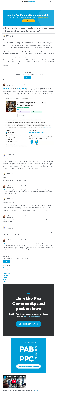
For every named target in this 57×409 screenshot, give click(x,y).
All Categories (6, 267)
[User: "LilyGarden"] (4, 36)
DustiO (7, 83)
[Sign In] (53, 1)
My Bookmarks (28, 273)
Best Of (4, 279)
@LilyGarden (6, 88)
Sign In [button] (27, 77)
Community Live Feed (8, 269)
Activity (4, 271)
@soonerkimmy (21, 88)
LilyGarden (8, 35)
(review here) (35, 390)
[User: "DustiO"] (4, 84)
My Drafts (28, 277)
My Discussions (6, 275)
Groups (4, 281)
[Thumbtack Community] (28, 1)
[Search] (51, 1)
